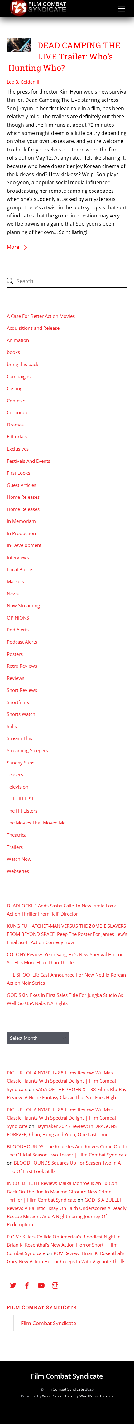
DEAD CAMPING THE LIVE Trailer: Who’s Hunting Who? (64, 56)
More (13, 246)
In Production (21, 533)
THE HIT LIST (20, 798)
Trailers (15, 847)
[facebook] (27, 1284)
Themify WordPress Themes (89, 1396)
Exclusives (18, 449)
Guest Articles (21, 485)
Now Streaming (23, 605)
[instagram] (55, 1284)
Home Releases (23, 497)
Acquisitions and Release (33, 328)
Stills (12, 726)
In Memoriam (21, 521)
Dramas (15, 424)
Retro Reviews (22, 666)
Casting (14, 388)
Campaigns (19, 376)
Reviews (15, 678)
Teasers (15, 774)
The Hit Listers (22, 811)
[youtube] (41, 1284)
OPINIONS (18, 618)
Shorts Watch (21, 714)
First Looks (18, 473)
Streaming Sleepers (27, 750)
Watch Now (19, 859)
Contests (16, 400)
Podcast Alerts (22, 642)
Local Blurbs (20, 569)
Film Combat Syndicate (42, 1307)
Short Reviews (22, 690)
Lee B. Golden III (24, 82)
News (13, 593)
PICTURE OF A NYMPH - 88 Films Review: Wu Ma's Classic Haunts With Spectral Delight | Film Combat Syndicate (61, 1080)
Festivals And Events (28, 461)
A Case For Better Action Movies (41, 316)
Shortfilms (18, 702)
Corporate (17, 412)
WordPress (51, 1396)
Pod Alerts (18, 629)
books (13, 352)
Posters (15, 654)
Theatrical (17, 835)
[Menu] (121, 8)
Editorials (17, 436)
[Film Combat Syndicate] (38, 14)
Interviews (18, 557)
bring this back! (23, 364)
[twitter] (13, 1284)
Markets (15, 581)
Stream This (19, 738)
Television (17, 786)
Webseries (18, 871)
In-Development (24, 545)
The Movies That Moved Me (36, 822)
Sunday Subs (20, 762)
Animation (18, 340)
